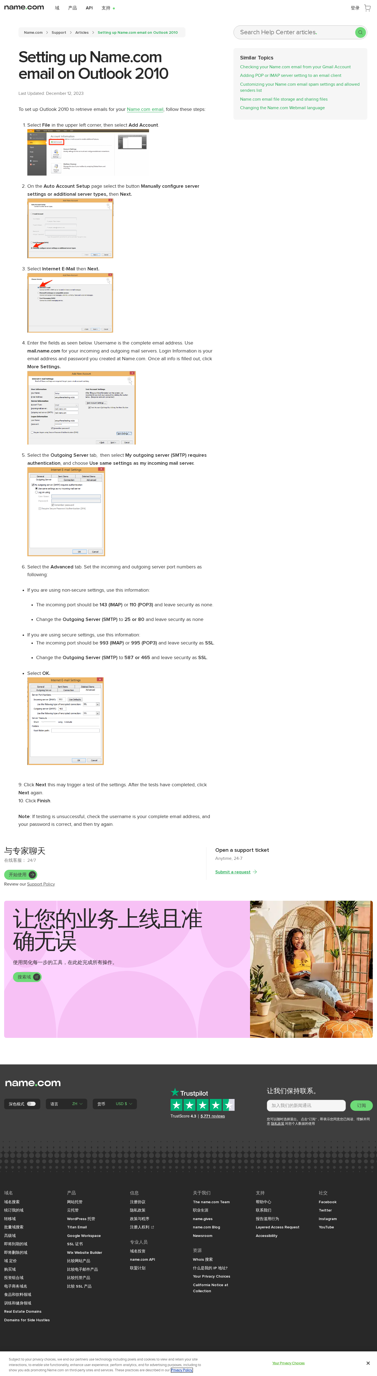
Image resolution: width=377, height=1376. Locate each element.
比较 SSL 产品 (79, 1286)
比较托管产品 (78, 1277)
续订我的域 (13, 1210)
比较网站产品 (78, 1260)
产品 (72, 7)
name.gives (203, 1218)
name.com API (142, 1259)
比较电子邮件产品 (82, 1269)
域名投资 (137, 1251)
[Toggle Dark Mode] (32, 1104)
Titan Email (77, 1227)
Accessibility (266, 1235)
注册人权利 (140, 1227)
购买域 (10, 1269)
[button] (66, 1104)
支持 (108, 7)
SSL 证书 (75, 1244)
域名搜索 (12, 1202)
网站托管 (75, 1202)
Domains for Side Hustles (27, 1320)
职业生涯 (200, 1210)
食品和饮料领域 (17, 1294)
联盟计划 (137, 1268)
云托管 (73, 1210)
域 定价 (10, 1260)
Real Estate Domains (22, 1311)
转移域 (10, 1218)
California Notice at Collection (210, 1288)
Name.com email (145, 109)
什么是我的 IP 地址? (210, 1268)
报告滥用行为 (267, 1218)
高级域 (10, 1235)
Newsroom (202, 1235)
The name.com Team (211, 1202)
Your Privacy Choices (211, 1276)
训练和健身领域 (17, 1303)
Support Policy (41, 884)
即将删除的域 (15, 1252)
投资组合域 (13, 1277)
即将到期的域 (15, 1244)
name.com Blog (206, 1227)
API (89, 7)
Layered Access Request (277, 1227)
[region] (188, 1363)
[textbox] (306, 1105)
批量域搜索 (13, 1227)
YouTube (326, 1227)
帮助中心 (263, 1202)
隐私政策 (277, 1124)
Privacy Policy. (182, 1370)
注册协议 (137, 1202)
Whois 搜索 (203, 1259)
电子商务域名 (15, 1286)
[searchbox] (294, 32)
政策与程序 (139, 1218)
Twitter (325, 1210)
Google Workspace (84, 1235)
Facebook (327, 1202)
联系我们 (263, 1210)
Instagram (328, 1218)
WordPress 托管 (81, 1218)
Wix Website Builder (84, 1252)
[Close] (368, 1363)
